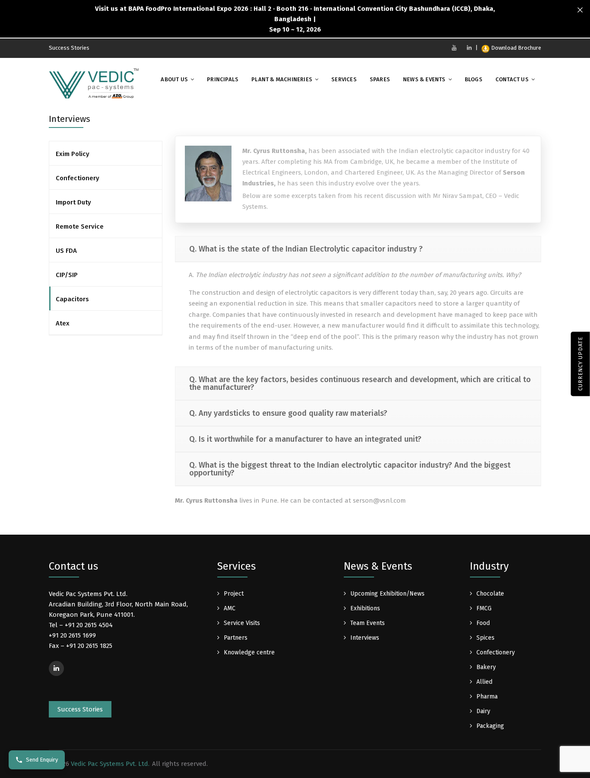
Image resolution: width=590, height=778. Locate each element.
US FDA (66, 251)
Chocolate (490, 593)
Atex (63, 323)
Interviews (364, 637)
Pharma (487, 696)
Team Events (367, 623)
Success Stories (69, 48)
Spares (380, 79)
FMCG (484, 608)
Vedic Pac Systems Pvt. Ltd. (110, 764)
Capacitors (72, 299)
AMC (229, 608)
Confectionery (77, 178)
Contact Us (512, 79)
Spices (485, 637)
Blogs (473, 79)
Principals (222, 79)
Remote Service (80, 226)
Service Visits (242, 623)
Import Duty (73, 202)
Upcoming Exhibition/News (387, 593)
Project (234, 593)
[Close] (580, 10)
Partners (235, 637)
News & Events (424, 79)
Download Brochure (516, 48)
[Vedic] (96, 85)
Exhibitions (365, 608)
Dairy (483, 711)
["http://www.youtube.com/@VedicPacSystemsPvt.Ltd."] (454, 48)
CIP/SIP (67, 275)
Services (344, 79)
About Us (174, 79)
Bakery (486, 667)
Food (483, 623)
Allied (484, 682)
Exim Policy (72, 154)
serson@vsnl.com (379, 500)
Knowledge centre (249, 652)
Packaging (490, 726)
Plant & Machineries (281, 79)
